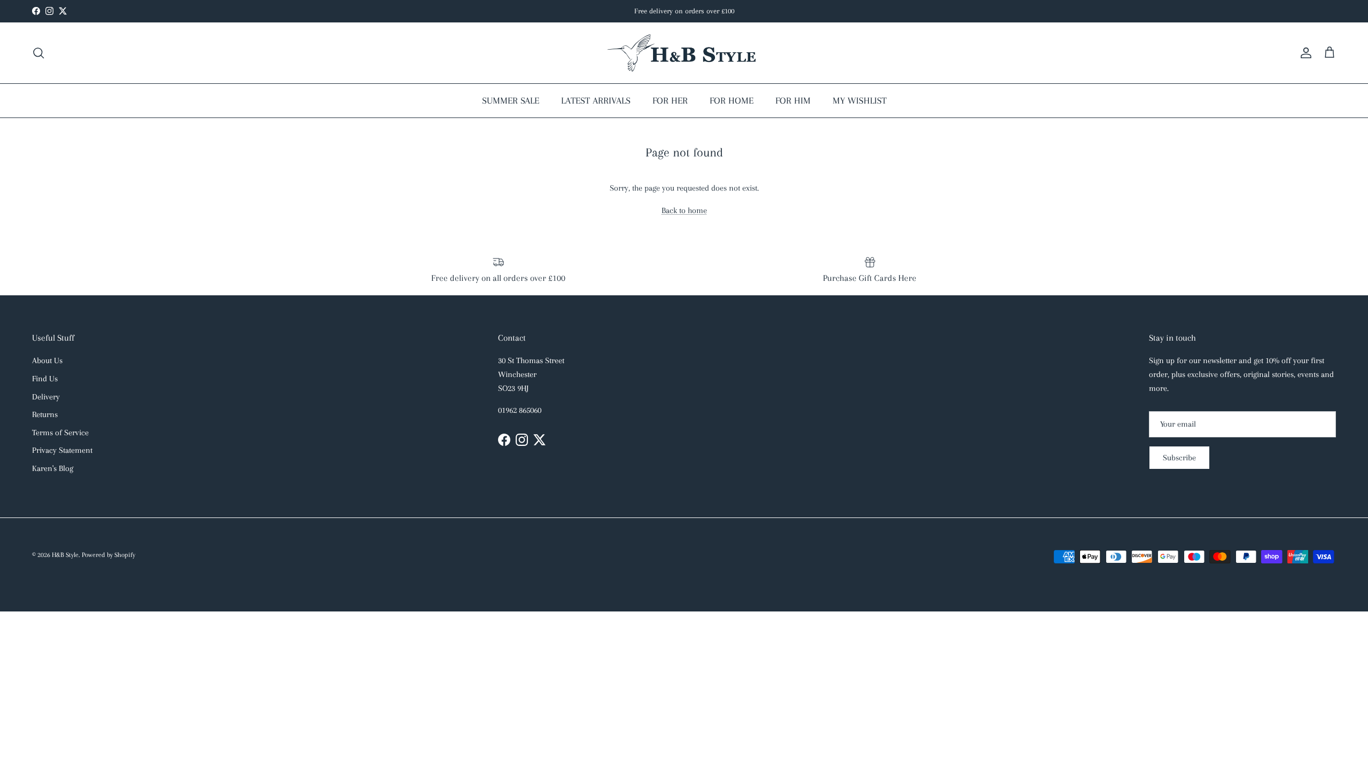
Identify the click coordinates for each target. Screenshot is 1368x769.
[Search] (38, 52)
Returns (45, 414)
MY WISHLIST (860, 100)
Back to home (684, 210)
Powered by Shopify (108, 555)
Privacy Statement (62, 450)
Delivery (46, 397)
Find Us (45, 378)
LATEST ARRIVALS (596, 100)
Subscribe (1179, 457)
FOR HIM (793, 100)
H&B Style (65, 555)
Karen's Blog (52, 468)
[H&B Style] (684, 53)
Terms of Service (60, 432)
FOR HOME (731, 100)
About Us (47, 360)
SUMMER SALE (510, 100)
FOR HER (670, 100)
